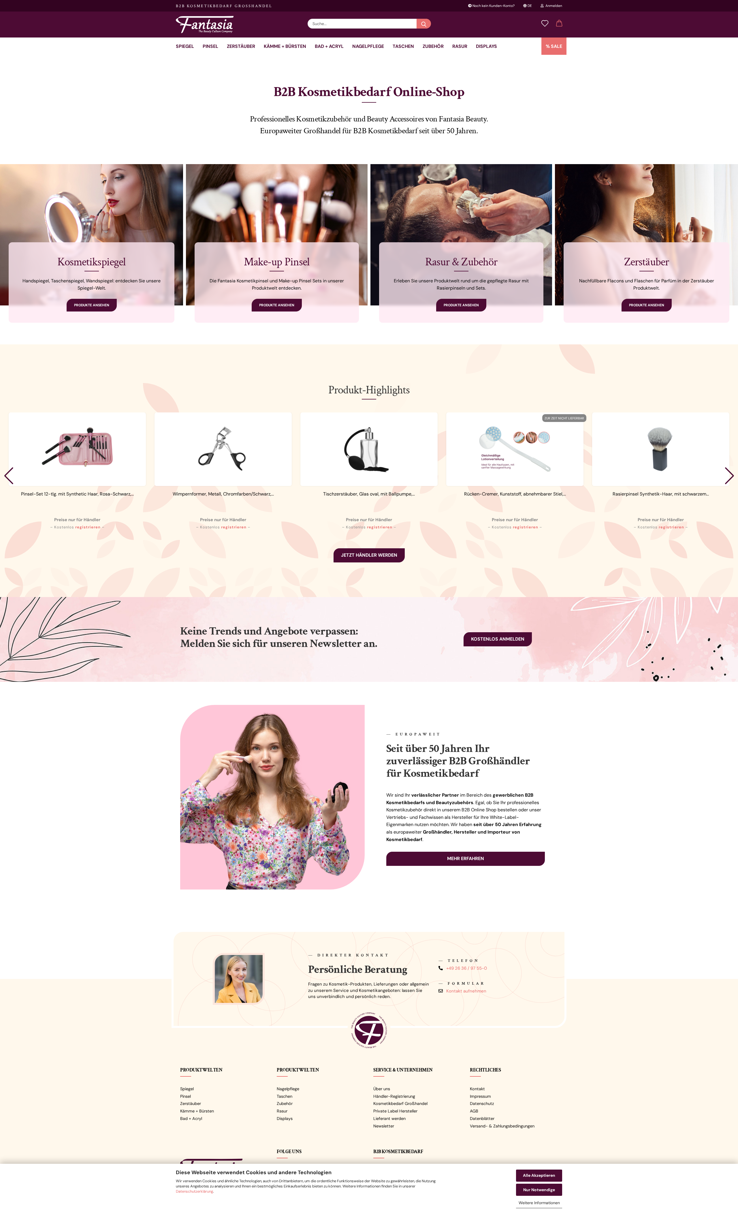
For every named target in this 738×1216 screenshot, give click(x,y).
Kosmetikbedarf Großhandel (400, 1103)
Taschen (403, 46)
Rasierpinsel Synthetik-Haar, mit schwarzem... (661, 494)
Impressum (480, 1096)
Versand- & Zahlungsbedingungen (502, 1126)
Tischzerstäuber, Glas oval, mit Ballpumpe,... (369, 494)
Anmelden (553, 5)
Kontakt (477, 1088)
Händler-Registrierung (394, 1096)
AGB (474, 1111)
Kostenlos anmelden (497, 639)
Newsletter (383, 1126)
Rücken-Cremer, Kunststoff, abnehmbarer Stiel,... (515, 494)
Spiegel (185, 46)
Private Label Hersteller (395, 1111)
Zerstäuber (241, 46)
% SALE (554, 46)
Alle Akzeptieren (539, 1175)
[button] (559, 24)
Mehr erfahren (465, 858)
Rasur (459, 46)
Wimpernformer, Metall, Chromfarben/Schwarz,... (223, 494)
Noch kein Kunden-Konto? (493, 5)
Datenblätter (482, 1118)
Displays (486, 46)
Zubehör (433, 46)
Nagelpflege (368, 46)
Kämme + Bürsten (285, 46)
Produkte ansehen (91, 305)
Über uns (381, 1088)
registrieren (88, 527)
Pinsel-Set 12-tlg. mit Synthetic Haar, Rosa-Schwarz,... (77, 494)
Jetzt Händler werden (369, 555)
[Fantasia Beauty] (207, 24)
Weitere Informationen (539, 1202)
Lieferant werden (389, 1118)
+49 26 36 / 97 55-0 (466, 968)
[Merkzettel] (545, 24)
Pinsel (210, 46)
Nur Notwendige (539, 1189)
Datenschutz (482, 1103)
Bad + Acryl (329, 46)
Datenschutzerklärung (194, 1191)
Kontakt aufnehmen (466, 991)
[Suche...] (424, 24)
